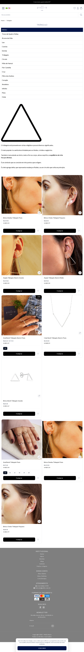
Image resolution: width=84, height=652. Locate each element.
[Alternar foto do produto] (39, 212)
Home (3, 20)
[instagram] (43, 607)
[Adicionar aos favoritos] (38, 231)
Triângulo (9, 20)
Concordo (42, 648)
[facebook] (40, 607)
